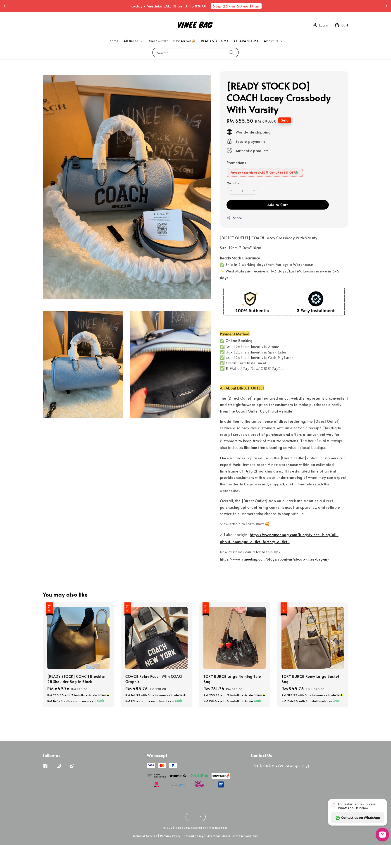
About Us (271, 41)
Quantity (233, 183)
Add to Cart (277, 204)
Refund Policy (193, 836)
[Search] (231, 52)
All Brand (131, 41)
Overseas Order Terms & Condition (232, 836)
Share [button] (237, 218)
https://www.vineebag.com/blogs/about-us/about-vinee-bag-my (274, 559)
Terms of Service (145, 836)
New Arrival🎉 (184, 41)
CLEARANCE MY (246, 41)
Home (114, 41)
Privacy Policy (170, 836)
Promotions (236, 162)
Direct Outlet (158, 41)
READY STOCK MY (215, 41)
